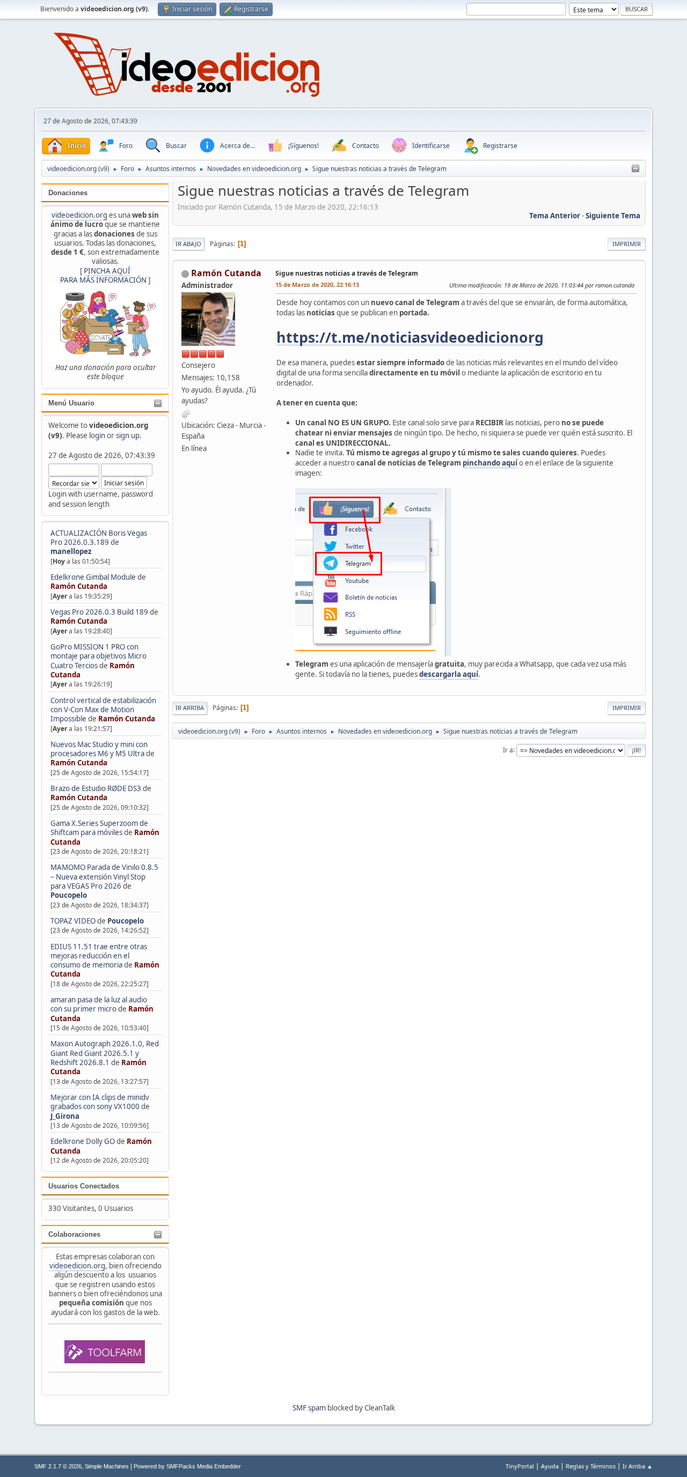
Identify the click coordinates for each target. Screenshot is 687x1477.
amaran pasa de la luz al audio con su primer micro (98, 1004)
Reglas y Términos (591, 1466)
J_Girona (64, 1116)
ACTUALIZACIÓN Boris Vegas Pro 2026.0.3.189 (98, 537)
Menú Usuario (71, 403)
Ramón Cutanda (78, 586)
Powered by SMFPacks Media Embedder (187, 1466)
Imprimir (626, 244)
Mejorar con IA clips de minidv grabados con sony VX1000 (99, 1101)
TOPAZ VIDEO (73, 921)
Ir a (508, 749)
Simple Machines (107, 1466)
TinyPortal (520, 1466)
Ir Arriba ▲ (638, 1466)
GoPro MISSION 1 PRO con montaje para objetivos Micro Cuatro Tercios (98, 656)
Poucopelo (68, 895)
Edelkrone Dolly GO (82, 1141)
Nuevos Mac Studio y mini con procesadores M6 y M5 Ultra (99, 749)
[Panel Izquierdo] (635, 169)
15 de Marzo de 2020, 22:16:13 (317, 284)
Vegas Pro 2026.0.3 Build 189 (99, 612)
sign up (128, 435)
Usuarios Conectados (83, 1186)
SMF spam (309, 1408)
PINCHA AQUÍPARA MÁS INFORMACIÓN (103, 275)
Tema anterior (554, 215)
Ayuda (550, 1466)
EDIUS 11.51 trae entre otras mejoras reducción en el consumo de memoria (98, 956)
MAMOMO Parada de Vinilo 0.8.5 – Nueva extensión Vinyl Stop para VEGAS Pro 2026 (104, 876)
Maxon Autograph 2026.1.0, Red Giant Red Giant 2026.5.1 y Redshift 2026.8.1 (104, 1053)
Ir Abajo (188, 244)
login (97, 435)
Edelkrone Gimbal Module (93, 577)
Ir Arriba (190, 708)
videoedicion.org (79, 215)
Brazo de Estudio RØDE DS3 (95, 788)
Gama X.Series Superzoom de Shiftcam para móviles (99, 827)
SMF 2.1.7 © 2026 (58, 1466)
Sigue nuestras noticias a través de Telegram (346, 273)
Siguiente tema (613, 215)
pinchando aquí (490, 463)
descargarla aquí (448, 674)
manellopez (71, 551)
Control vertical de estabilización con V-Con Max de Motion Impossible (103, 710)
